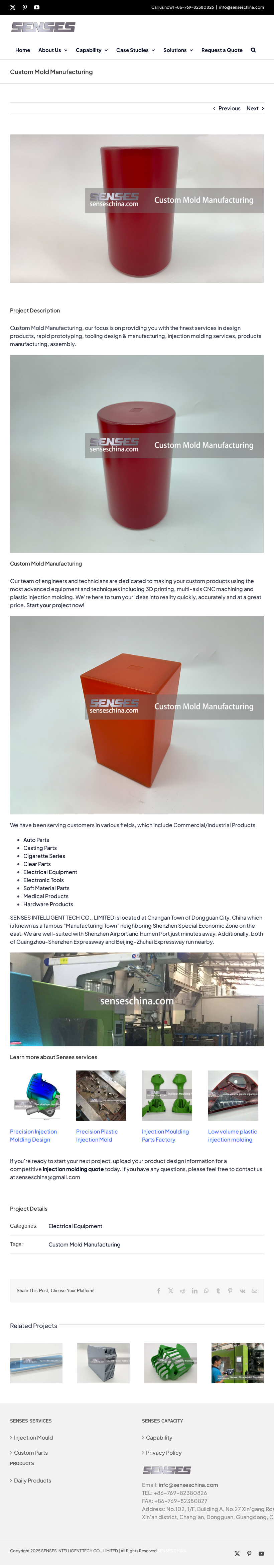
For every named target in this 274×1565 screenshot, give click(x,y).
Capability (159, 1437)
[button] (253, 49)
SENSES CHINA (171, 1550)
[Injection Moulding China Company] (36, 1346)
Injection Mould (33, 1437)
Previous (230, 108)
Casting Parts (40, 847)
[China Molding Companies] (238, 1346)
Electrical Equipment (50, 871)
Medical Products (45, 896)
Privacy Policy (164, 1452)
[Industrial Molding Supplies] (170, 1346)
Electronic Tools (43, 879)
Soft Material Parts (46, 887)
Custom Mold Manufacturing (84, 1244)
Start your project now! (55, 604)
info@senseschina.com (241, 7)
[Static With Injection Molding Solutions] (103, 1346)
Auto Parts (36, 839)
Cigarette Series (44, 855)
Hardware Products (48, 904)
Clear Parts (37, 863)
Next (253, 108)
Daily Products (32, 1480)
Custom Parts (31, 1452)
